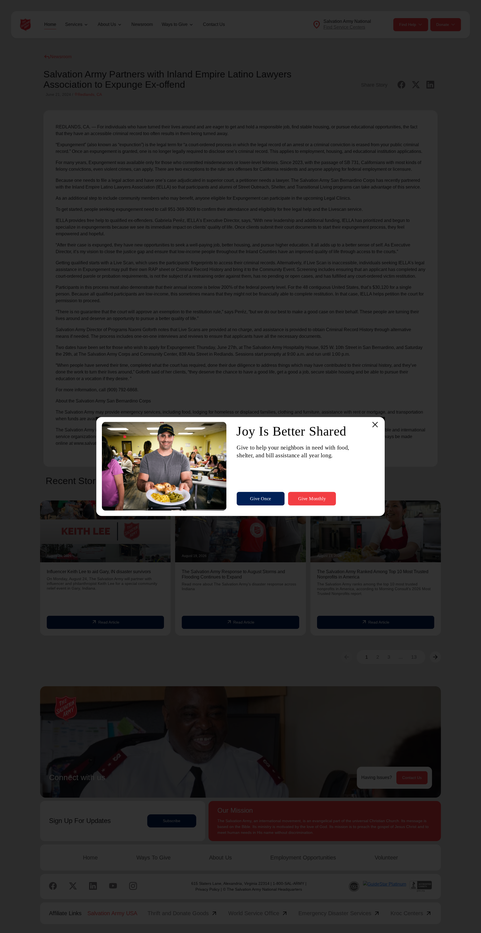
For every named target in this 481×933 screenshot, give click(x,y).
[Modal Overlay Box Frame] (240, 466)
